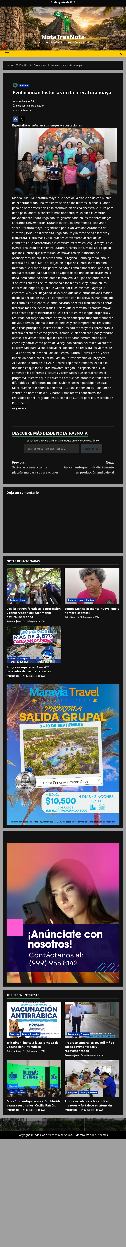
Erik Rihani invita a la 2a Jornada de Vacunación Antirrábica (33, 1045)
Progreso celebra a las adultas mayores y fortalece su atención (88, 1103)
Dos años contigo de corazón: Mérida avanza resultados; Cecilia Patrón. (34, 1103)
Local (23, 600)
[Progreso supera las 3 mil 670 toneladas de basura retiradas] (34, 644)
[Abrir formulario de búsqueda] (121, 54)
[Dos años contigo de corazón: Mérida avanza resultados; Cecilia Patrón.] (34, 1078)
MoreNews (82, 1135)
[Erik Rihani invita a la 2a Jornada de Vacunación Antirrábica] (34, 1020)
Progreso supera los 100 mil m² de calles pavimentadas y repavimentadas (89, 1047)
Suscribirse (91, 448)
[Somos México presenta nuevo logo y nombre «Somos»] (92, 586)
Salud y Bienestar (30, 1034)
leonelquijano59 (25, 101)
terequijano (15, 621)
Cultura (24, 85)
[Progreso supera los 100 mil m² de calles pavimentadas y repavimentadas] (92, 1020)
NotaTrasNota (63, 37)
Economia (73, 1034)
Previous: (35, 467)
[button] (6, 53)
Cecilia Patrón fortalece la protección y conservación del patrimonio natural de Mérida (34, 613)
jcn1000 (71, 617)
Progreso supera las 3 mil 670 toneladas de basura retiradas (29, 669)
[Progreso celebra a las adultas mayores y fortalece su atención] (92, 1078)
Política (90, 600)
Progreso (24, 658)
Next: (89, 467)
